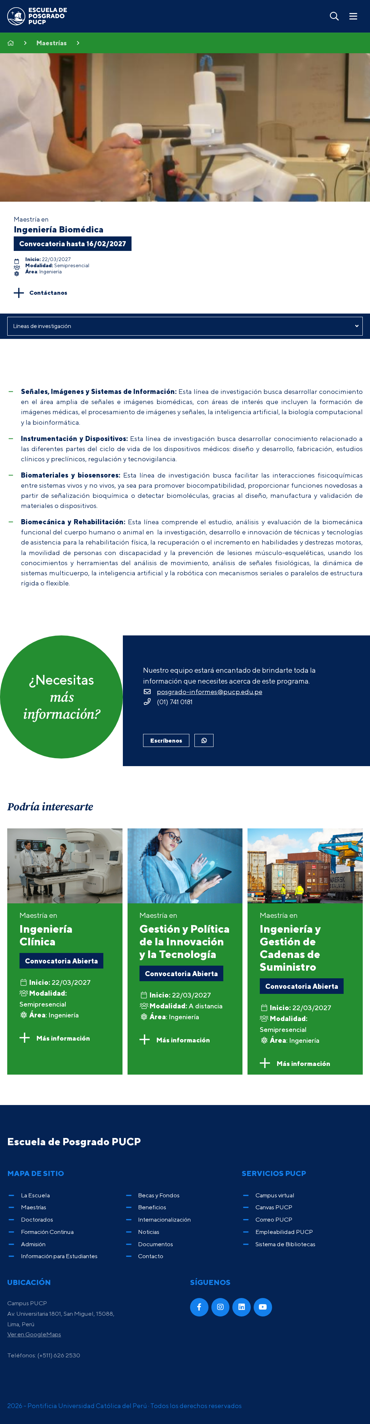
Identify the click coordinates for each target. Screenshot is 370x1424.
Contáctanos (48, 292)
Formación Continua (47, 1231)
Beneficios (152, 1207)
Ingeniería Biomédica (59, 229)
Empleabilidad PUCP (284, 1231)
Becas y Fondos (159, 1195)
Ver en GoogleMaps (34, 1334)
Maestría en (46, 929)
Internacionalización (164, 1219)
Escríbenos (166, 740)
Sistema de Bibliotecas (285, 1244)
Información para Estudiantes (59, 1256)
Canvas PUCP (273, 1207)
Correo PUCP (273, 1219)
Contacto (150, 1256)
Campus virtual (274, 1195)
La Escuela (35, 1195)
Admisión (33, 1244)
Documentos (155, 1244)
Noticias (148, 1231)
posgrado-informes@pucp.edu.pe (209, 692)
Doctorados (37, 1219)
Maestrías (51, 43)
